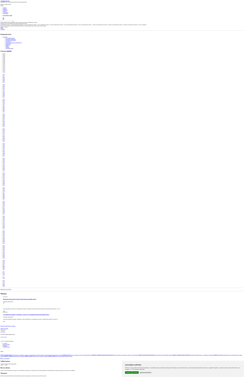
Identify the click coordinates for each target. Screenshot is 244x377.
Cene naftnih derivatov (10, 38)
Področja (5, 7)
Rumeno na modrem (55, 370)
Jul (3, 75)
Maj (4, 77)
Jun (3, 76)
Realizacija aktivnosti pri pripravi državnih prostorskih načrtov (19, 299)
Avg (4, 74)
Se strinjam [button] (128, 372)
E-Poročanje (5, 13)
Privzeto (2, 370)
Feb (4, 81)
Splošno (7, 46)
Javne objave (5, 12)
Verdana (12, 375)
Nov (4, 85)
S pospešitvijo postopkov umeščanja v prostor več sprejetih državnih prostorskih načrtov (26, 314)
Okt (4, 86)
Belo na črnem (13, 370)
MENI (2, 28)
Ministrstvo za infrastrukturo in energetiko (8, 326)
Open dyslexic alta (29, 375)
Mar (4, 80)
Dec (4, 84)
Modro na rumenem (47, 370)
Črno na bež (18, 370)
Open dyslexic (22, 375)
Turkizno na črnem (63, 370)
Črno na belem (7, 370)
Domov (2, 5)
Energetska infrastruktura (11, 39)
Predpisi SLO (8, 43)
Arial (5, 375)
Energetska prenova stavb (11, 40)
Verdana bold (16, 375)
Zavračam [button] (135, 372)
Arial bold (8, 375)
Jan (3, 82)
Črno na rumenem (39, 370)
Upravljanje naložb (9, 48)
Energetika (5, 37)
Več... (4, 311)
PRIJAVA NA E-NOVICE (6, 289)
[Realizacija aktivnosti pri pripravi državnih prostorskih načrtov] (6, 306)
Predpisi (4, 11)
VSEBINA (3, 29)
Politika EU (8, 45)
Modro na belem (24, 370)
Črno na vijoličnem (71, 370)
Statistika (5, 8)
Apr (4, 78)
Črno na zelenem (31, 370)
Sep (4, 87)
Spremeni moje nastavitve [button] (145, 372)
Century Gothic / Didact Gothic (39, 375)
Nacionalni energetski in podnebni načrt (14, 42)
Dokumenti (5, 10)
